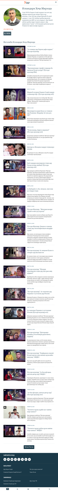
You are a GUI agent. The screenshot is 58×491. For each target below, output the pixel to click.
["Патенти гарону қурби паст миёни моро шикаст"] (14, 412)
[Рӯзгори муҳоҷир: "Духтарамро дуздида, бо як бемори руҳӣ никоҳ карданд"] (14, 335)
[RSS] (25, 459)
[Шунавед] (17, 489)
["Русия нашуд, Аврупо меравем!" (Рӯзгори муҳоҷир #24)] (14, 132)
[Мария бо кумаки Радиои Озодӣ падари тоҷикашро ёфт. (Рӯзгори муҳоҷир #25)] (14, 95)
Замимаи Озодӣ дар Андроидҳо (12, 481)
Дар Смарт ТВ (33, 481)
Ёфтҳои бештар (29, 447)
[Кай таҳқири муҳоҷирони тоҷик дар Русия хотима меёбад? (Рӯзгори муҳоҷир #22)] (14, 166)
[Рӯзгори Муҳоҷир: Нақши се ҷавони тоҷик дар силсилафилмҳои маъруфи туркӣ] (14, 229)
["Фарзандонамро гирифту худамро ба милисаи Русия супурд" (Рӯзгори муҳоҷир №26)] (14, 71)
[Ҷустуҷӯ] (49, 489)
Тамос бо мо (33, 472)
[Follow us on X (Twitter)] (18, 459)
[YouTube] (28, 489)
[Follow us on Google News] (4, 459)
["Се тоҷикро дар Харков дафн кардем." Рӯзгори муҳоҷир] (14, 52)
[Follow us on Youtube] (11, 459)
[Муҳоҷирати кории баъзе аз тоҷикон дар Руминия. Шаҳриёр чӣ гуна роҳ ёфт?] (14, 113)
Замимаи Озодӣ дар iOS (9, 483)
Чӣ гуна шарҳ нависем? (36, 469)
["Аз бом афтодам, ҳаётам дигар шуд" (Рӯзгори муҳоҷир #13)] (14, 395)
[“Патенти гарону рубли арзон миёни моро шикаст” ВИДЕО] (14, 431)
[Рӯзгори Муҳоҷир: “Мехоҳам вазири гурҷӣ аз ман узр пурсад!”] (14, 212)
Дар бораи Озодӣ (8, 469)
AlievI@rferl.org (8, 29)
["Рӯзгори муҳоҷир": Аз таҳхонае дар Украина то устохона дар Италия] (14, 294)
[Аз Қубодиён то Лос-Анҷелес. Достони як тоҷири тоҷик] (14, 191)
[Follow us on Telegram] (22, 459)
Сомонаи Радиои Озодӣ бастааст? (12, 472)
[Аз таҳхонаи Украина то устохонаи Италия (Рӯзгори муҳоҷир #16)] (14, 313)
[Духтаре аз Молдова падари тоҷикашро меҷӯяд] (14, 149)
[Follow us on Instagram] (15, 459)
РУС (39, 489)
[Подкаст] (29, 459)
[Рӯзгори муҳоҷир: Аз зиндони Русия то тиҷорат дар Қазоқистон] (14, 253)
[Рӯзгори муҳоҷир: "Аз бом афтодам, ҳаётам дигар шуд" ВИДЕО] (14, 375)
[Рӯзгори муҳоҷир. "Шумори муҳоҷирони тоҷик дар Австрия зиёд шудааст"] (14, 272)
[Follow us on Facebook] (8, 459)
